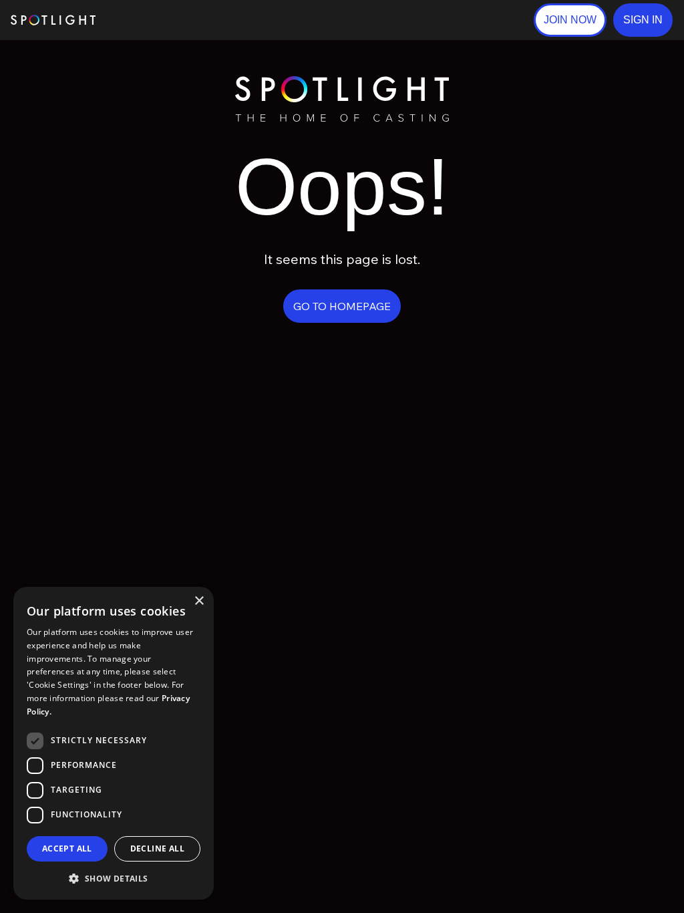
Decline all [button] (157, 848)
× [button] (199, 601)
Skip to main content (147, 20)
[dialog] (113, 743)
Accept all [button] (67, 848)
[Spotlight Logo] (342, 82)
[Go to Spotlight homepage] (53, 20)
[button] (643, 20)
